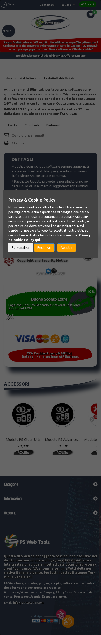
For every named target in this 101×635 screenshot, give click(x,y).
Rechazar (44, 247)
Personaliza (20, 247)
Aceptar (67, 247)
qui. (38, 240)
